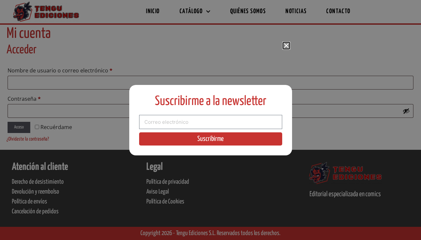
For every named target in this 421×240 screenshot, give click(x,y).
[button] (286, 45)
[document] (210, 120)
